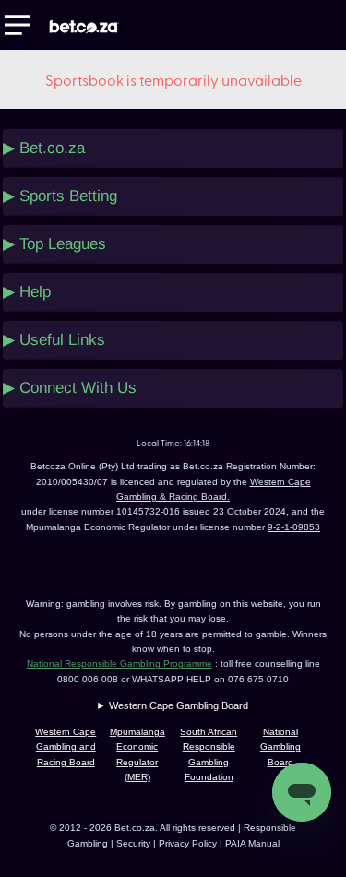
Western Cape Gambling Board (178, 705)
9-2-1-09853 (294, 527)
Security (133, 843)
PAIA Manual (252, 843)
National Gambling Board (280, 747)
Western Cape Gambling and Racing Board (65, 747)
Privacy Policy (189, 843)
